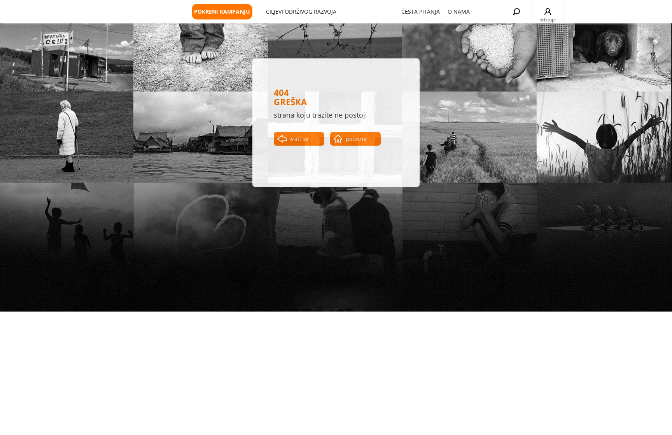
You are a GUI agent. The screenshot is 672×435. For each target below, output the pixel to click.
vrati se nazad (298, 140)
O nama (459, 11)
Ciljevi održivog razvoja (301, 11)
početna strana (356, 140)
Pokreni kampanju (222, 11)
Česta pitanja (420, 11)
